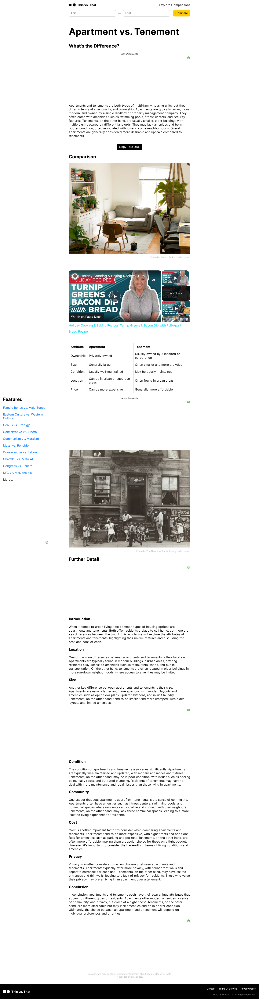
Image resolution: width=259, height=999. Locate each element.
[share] (153, 280)
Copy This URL (129, 146)
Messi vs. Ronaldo (16, 445)
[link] (75, 276)
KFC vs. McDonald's (17, 473)
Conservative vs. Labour (20, 452)
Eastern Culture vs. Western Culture (23, 416)
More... (8, 479)
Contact (211, 988)
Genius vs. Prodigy (16, 425)
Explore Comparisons (174, 5)
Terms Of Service (228, 988)
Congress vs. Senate (17, 466)
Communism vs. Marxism (21, 439)
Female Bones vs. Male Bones (24, 407)
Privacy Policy (248, 988)
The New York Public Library (161, 551)
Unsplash (185, 257)
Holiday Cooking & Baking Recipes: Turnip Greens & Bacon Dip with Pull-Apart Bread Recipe (114, 276)
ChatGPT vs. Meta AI (18, 459)
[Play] (176, 308)
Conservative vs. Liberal (20, 432)
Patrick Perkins (168, 257)
